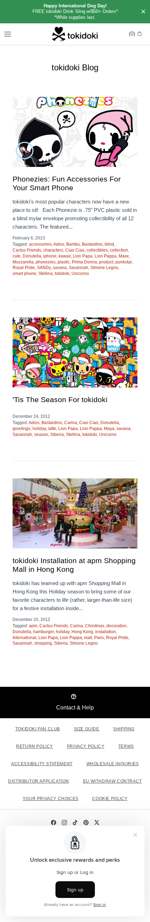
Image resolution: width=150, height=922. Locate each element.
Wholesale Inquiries (113, 763)
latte (52, 428)
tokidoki (62, 273)
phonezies (45, 262)
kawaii (65, 256)
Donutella (32, 256)
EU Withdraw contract (112, 781)
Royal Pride (24, 267)
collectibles (97, 250)
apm (33, 625)
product (106, 262)
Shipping (124, 729)
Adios (58, 244)
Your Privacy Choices (50, 798)
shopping (43, 643)
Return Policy (34, 746)
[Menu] (7, 34)
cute (17, 256)
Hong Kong (82, 631)
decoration (116, 625)
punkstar (123, 262)
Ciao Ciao (74, 250)
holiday (39, 428)
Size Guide (86, 729)
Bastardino (92, 244)
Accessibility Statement (42, 763)
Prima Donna (84, 262)
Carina (70, 422)
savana (60, 267)
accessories (40, 244)
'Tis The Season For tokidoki (60, 399)
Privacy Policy (85, 746)
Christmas (94, 625)
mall (88, 637)
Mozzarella (23, 262)
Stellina (45, 273)
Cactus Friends (27, 250)
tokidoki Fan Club (37, 729)
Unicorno (80, 273)
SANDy (44, 267)
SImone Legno (104, 267)
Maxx (124, 256)
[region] (75, 11)
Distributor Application (38, 781)
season (41, 434)
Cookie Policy (109, 798)
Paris (99, 637)
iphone (50, 256)
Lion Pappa (106, 256)
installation (105, 631)
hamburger (43, 631)
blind (109, 244)
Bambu (73, 244)
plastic (64, 262)
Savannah (78, 267)
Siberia (57, 434)
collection (119, 250)
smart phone (24, 273)
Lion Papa (82, 256)
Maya (109, 428)
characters (53, 250)
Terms (126, 746)
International (24, 637)
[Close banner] (143, 11)
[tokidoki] (75, 34)
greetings (21, 428)
